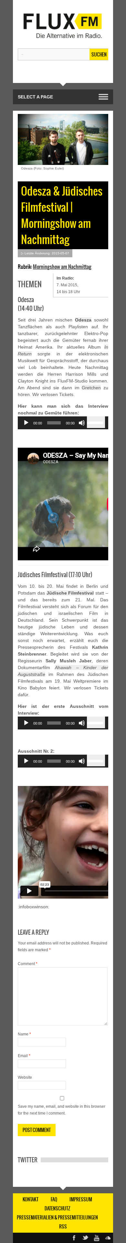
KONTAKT (30, 1199)
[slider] (96, 422)
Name (24, 1034)
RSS (63, 1226)
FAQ (54, 1199)
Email (24, 1056)
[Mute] (82, 423)
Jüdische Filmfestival (70, 593)
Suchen (99, 54)
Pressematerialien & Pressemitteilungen (57, 1217)
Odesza (83, 319)
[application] (63, 422)
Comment (27, 964)
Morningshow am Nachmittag (62, 266)
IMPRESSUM (80, 1199)
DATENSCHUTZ (57, 1208)
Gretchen (91, 387)
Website (25, 1077)
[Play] (26, 423)
